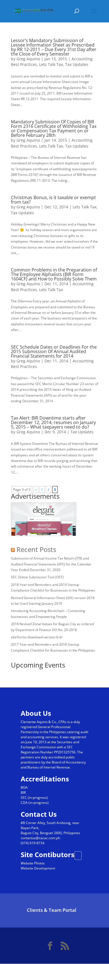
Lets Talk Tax (51, 64)
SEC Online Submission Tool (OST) (37, 577)
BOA (24, 787)
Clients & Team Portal (51, 910)
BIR (23, 792)
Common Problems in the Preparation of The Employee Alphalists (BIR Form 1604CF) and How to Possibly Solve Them (54, 274)
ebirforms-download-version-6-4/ (36, 637)
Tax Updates (76, 64)
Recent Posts (36, 549)
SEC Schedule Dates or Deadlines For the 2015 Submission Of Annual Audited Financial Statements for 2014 (54, 351)
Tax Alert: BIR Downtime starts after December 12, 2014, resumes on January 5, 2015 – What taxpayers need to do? (53, 422)
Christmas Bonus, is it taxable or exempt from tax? (53, 199)
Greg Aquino (28, 58)
